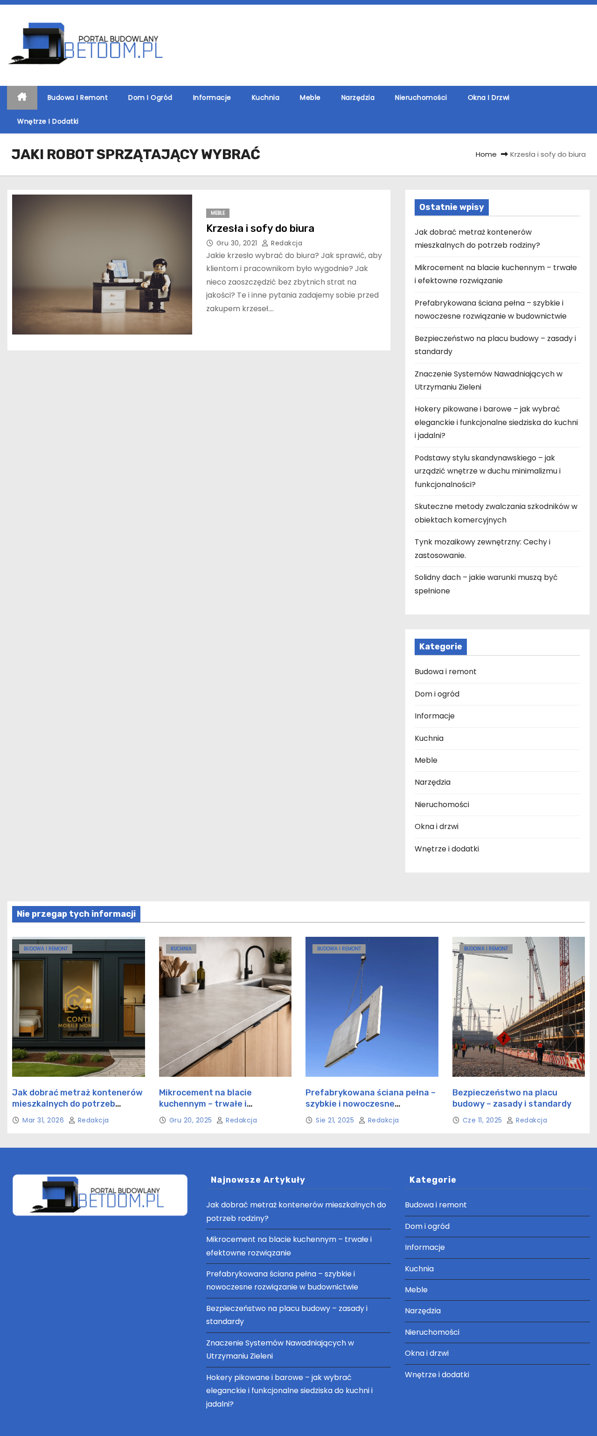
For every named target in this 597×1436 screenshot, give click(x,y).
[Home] (22, 98)
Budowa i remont (78, 97)
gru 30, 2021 (238, 243)
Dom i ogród (150, 97)
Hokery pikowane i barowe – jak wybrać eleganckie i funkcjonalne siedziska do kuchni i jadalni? (496, 422)
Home (486, 154)
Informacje (212, 97)
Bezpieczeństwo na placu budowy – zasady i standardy (511, 1098)
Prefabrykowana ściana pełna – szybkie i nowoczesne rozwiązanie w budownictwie (370, 1103)
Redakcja (285, 243)
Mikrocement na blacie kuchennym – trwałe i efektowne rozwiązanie (208, 1103)
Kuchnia (266, 97)
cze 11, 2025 (484, 1120)
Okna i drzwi (489, 97)
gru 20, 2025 (192, 1120)
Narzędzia (358, 97)
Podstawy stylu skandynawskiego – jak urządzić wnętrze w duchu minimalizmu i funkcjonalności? (488, 471)
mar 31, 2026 (44, 1120)
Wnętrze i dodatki (48, 121)
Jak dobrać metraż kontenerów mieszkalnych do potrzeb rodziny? (77, 1103)
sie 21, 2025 (336, 1120)
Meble (310, 97)
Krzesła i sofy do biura (260, 228)
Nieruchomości (421, 97)
